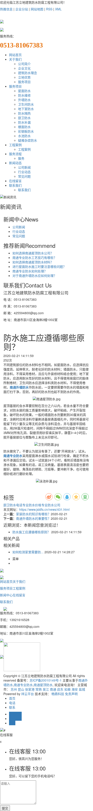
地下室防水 (26, 108)
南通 (53, 689)
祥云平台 (27, 693)
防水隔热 (24, 113)
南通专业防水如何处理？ (29, 271)
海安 (75, 689)
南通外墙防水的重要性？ (33, 518)
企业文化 (24, 68)
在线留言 (15, 180)
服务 (21, 158)
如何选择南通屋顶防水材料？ (32, 262)
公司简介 (24, 63)
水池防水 (24, 135)
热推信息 (6, 9)
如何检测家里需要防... (28, 552)
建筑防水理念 (27, 72)
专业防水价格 (31, 505)
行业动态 (24, 171)
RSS (49, 9)
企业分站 (21, 9)
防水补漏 (24, 122)
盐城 (82, 689)
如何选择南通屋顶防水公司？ (32, 253)
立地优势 (24, 77)
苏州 (14, 689)
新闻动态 (15, 162)
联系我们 (15, 185)
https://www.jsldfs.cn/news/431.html (44, 509)
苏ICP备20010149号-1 (46, 680)
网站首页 (15, 54)
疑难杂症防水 (27, 140)
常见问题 (24, 176)
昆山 (21, 689)
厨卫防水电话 (12, 505)
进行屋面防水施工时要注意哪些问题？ (39, 266)
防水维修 (24, 95)
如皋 (67, 689)
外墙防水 (24, 99)
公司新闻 (24, 167)
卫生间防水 (26, 104)
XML (58, 9)
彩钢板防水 (26, 131)
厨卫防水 (24, 117)
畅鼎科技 (57, 693)
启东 (60, 689)
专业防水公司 (50, 505)
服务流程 (15, 153)
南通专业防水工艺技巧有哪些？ (34, 257)
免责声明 (71, 693)
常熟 (38, 689)
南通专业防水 (23, 684)
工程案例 (15, 144)
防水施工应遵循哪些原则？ (31, 532)
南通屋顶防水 (43, 684)
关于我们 (15, 59)
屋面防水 (24, 90)
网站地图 (37, 9)
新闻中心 (6, 595)
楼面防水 (24, 126)
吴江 (46, 689)
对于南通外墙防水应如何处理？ (34, 275)
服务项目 (24, 81)
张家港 (30, 689)
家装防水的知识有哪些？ (33, 514)
